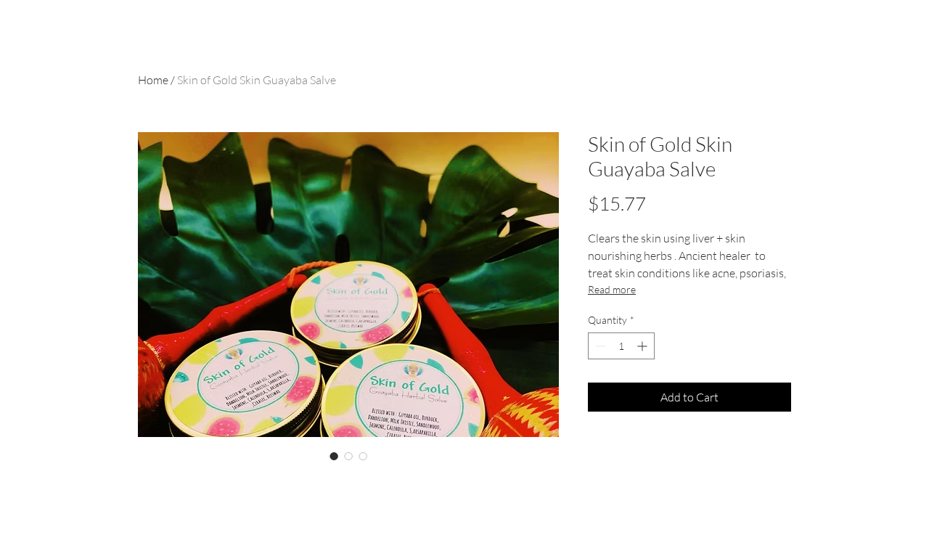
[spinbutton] (621, 346)
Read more (612, 289)
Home (153, 80)
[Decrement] (599, 346)
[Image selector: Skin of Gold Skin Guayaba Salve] (334, 456)
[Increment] (643, 346)
